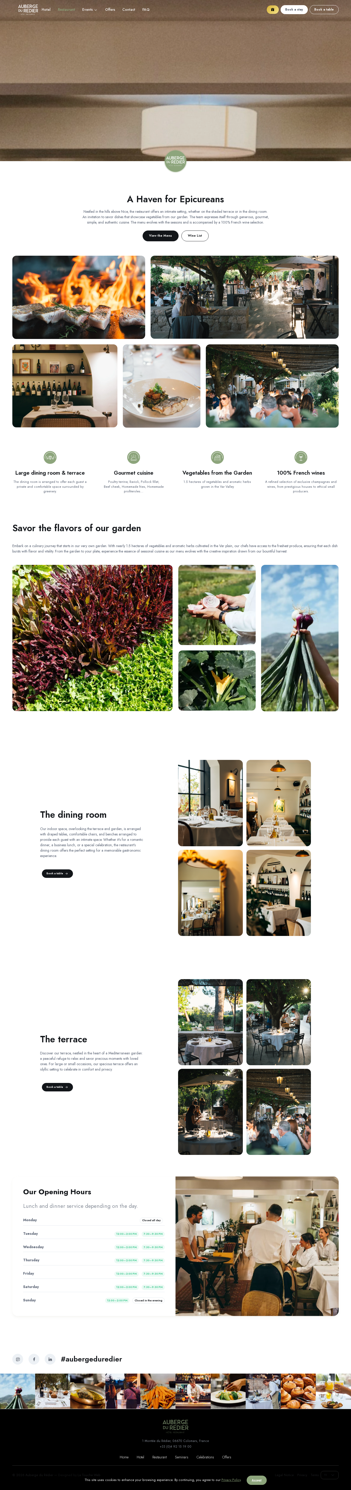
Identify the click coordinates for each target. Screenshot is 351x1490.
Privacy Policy (231, 1480)
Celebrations (205, 1457)
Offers (110, 9)
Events (87, 9)
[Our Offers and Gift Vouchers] (273, 9)
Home (124, 1457)
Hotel (46, 9)
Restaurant (159, 1457)
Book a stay (294, 9)
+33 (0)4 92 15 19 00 (175, 1446)
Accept (257, 1480)
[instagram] (17, 1359)
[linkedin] (50, 1359)
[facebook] (34, 1359)
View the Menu (160, 235)
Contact (128, 9)
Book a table (324, 9)
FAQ (146, 9)
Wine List (195, 235)
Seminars (181, 1457)
